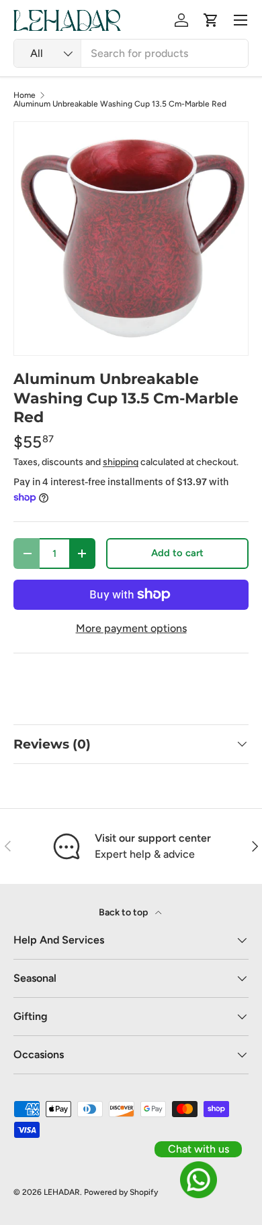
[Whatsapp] (198, 1179)
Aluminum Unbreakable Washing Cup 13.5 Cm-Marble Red (119, 104)
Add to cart (177, 553)
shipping (120, 462)
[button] (211, 20)
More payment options (131, 628)
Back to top (124, 912)
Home (24, 95)
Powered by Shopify (121, 1192)
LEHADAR (62, 1192)
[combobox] (131, 53)
